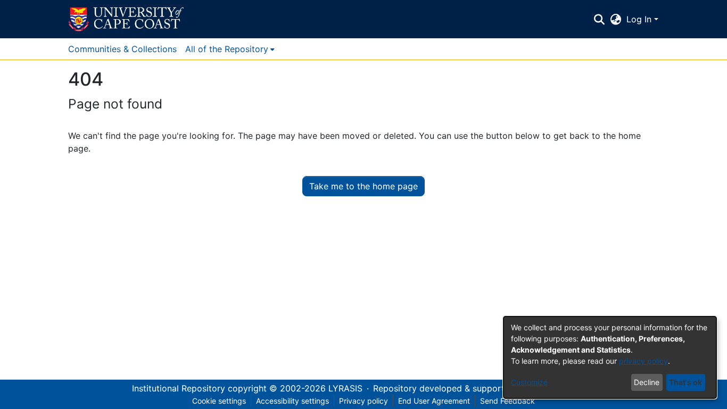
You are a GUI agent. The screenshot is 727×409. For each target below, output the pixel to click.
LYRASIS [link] (345, 388)
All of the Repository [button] (226, 49)
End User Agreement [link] (434, 400)
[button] (126, 19)
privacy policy (643, 360)
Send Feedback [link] (507, 400)
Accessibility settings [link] (292, 400)
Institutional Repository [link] (178, 388)
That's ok (685, 382)
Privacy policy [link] (363, 400)
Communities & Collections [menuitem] (122, 49)
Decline (646, 382)
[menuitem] (230, 49)
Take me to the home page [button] (363, 186)
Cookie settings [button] (219, 400)
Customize (529, 382)
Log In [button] (640, 19)
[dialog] (609, 357)
